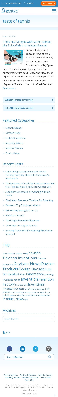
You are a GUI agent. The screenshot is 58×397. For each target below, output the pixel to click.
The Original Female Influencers (22, 220)
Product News (12, 153)
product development (40, 295)
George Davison (31, 269)
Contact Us (29, 380)
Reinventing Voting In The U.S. (21, 210)
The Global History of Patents (21, 225)
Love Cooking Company (35, 289)
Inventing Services (12, 377)
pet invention (24, 295)
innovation (34, 274)
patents (14, 295)
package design (30, 292)
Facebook (9, 349)
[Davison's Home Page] (10, 10)
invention (29, 279)
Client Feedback (13, 127)
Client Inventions (11, 375)
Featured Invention (15, 137)
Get (19, 108)
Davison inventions (20, 257)
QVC (26, 299)
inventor (8, 288)
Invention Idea (21, 285)
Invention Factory (45, 375)
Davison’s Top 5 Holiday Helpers (22, 205)
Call (13, 3)
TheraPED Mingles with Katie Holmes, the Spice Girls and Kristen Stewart (27, 43)
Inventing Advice (14, 143)
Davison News (13, 132)
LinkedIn (22, 349)
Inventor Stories (14, 148)
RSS (8, 332)
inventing (48, 274)
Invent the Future (14, 215)
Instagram (49, 349)
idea (23, 274)
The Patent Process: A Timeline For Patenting (29, 200)
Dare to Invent (22, 253)
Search (30, 3)
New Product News (17, 292)
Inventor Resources (30, 377)
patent (6, 295)
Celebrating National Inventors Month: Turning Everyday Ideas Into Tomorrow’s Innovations (27, 175)
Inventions (36, 284)
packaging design (43, 292)
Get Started (47, 3)
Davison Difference (28, 375)
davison (35, 253)
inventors (19, 288)
